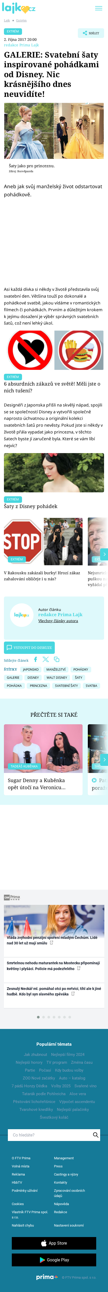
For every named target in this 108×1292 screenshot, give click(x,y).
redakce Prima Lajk (21, 44)
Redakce (60, 1212)
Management (64, 1158)
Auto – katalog (72, 1078)
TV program (56, 1062)
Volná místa (20, 1166)
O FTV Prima (21, 1158)
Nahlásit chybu (23, 1225)
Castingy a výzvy (66, 1174)
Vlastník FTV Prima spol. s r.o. (30, 1214)
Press (58, 1166)
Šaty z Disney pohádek (30, 506)
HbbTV (17, 1182)
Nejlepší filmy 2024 (67, 1054)
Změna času (82, 1062)
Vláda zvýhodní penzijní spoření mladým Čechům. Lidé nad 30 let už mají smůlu (52, 940)
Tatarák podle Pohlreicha (44, 1093)
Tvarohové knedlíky (36, 1109)
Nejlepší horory (29, 1062)
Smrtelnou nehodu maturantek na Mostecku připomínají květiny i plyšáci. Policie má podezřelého (53, 966)
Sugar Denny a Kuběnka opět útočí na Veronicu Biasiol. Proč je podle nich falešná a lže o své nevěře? (39, 784)
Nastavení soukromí (69, 1225)
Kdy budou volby (69, 1070)
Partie (30, 1070)
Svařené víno (85, 1086)
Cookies (18, 1204)
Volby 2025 (61, 1086)
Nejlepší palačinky (73, 1109)
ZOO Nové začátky (39, 1078)
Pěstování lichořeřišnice (34, 1101)
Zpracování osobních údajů (69, 1193)
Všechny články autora (58, 620)
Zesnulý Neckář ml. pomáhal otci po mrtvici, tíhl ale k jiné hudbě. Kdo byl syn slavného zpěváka (54, 991)
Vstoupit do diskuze (33, 647)
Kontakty (60, 1182)
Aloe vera (77, 1093)
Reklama (18, 1174)
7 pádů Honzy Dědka (29, 1086)
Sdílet (88, 34)
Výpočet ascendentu (77, 1101)
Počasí (45, 1070)
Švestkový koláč (54, 1117)
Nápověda (61, 1204)
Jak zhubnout (35, 1054)
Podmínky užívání (24, 1191)
